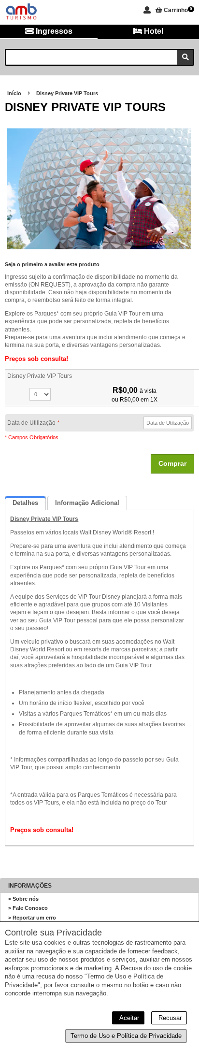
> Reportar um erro (32, 918)
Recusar (169, 1017)
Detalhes (25, 502)
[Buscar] (185, 57)
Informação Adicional (87, 502)
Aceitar (128, 1017)
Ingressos (53, 31)
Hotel (152, 31)
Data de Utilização (33, 422)
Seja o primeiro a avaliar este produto (52, 264)
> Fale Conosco (28, 908)
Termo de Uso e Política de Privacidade (126, 1035)
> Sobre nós (23, 899)
